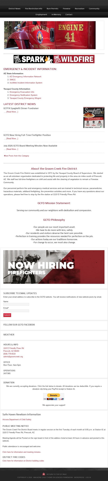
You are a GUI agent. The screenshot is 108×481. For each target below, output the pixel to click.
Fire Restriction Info (32, 8)
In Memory (55, 14)
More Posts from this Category (16, 156)
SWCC (13, 79)
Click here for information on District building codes (23, 461)
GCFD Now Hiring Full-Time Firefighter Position (27, 135)
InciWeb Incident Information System (26, 83)
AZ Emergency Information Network (25, 76)
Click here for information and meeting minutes (21, 452)
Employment (40, 14)
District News (14, 8)
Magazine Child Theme (42, 477)
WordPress (79, 477)
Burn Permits (51, 8)
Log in (88, 477)
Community (93, 8)
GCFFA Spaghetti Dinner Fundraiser (21, 108)
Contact (69, 14)
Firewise (65, 8)
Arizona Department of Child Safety (17, 419)
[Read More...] (12, 112)
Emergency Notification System (23, 95)
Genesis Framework (64, 477)
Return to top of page (57, 474)
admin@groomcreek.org (13, 357)
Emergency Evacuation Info (22, 92)
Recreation (78, 8)
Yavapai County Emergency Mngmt (25, 98)
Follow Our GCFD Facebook (19, 324)
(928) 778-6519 (9, 354)
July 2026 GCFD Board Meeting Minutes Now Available (30, 145)
